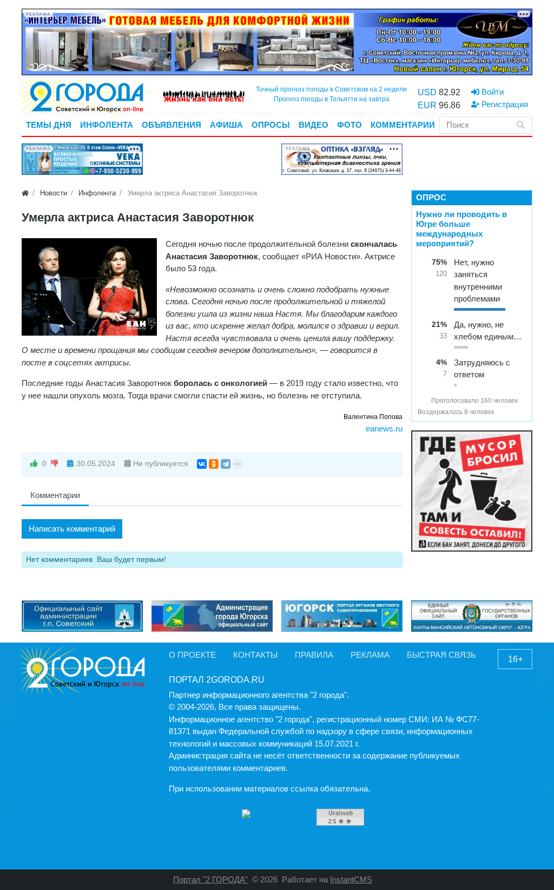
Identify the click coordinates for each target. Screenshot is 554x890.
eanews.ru (384, 428)
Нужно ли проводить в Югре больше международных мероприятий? (461, 229)
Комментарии (55, 495)
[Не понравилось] (54, 464)
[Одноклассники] (214, 464)
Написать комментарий (72, 528)
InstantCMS (351, 879)
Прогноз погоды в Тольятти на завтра (332, 99)
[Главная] (25, 193)
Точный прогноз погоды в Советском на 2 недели (331, 89)
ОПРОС (431, 197)
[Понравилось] (34, 464)
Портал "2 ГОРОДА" (210, 879)
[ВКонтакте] (202, 464)
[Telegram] (225, 464)
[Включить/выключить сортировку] (422, 401)
